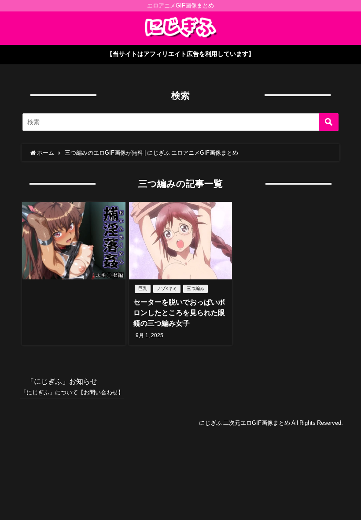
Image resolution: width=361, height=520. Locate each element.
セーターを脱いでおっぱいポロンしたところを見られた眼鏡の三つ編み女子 (179, 312)
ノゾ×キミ (167, 288)
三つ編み (195, 288)
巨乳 (142, 288)
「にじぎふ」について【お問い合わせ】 (72, 392)
